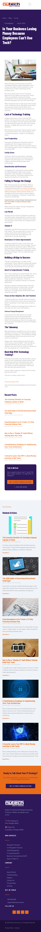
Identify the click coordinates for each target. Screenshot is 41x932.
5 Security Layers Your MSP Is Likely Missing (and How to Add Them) (20, 457)
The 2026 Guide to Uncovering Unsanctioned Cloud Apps (20, 411)
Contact (17, 928)
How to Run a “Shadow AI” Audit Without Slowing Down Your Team (19, 434)
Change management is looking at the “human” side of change (20, 189)
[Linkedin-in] (26, 912)
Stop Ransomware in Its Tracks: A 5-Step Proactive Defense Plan (19, 423)
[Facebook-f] (14, 912)
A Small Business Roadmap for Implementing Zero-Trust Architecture (20, 445)
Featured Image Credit (12, 382)
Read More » (6, 552)
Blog (10, 18)
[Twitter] (18, 912)
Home (4, 18)
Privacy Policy (9, 928)
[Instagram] (22, 912)
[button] (29, 4)
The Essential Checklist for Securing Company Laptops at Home (17, 400)
